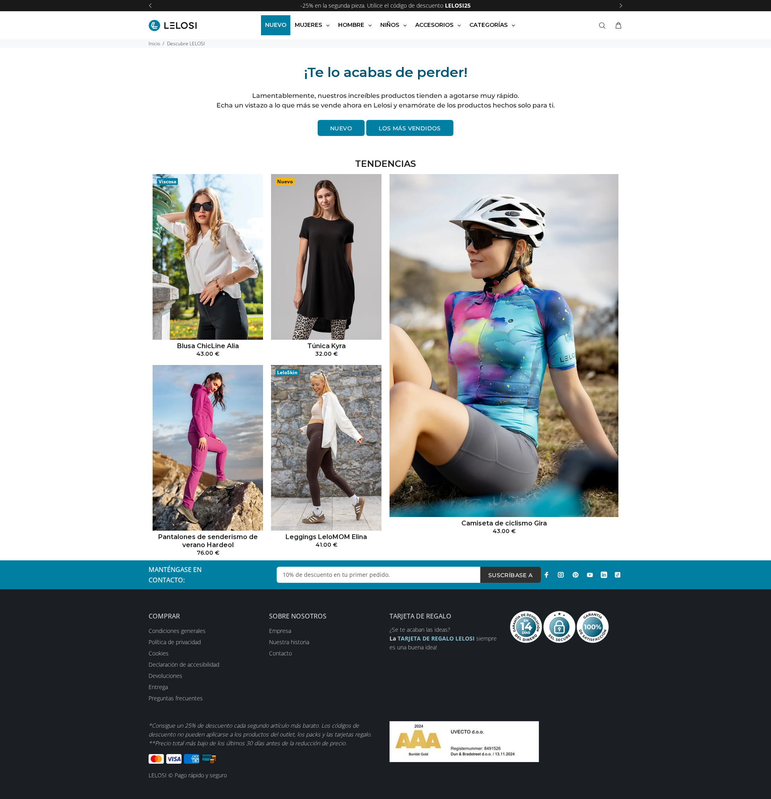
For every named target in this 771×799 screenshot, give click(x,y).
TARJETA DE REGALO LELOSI (437, 638)
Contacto (280, 653)
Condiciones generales (177, 631)
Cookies (159, 653)
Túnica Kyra (326, 346)
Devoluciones (165, 675)
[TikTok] (617, 574)
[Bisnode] (464, 741)
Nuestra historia (289, 642)
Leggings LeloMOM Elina (326, 537)
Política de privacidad (175, 642)
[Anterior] (150, 5)
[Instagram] (561, 575)
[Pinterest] (575, 575)
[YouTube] (590, 575)
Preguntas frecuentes (176, 698)
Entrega (158, 687)
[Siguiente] (620, 5)
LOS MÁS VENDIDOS (410, 128)
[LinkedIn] (604, 574)
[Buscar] (604, 25)
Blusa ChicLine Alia (208, 346)
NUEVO (341, 128)
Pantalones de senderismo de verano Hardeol (208, 541)
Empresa (280, 631)
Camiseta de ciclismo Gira (504, 523)
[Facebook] (546, 575)
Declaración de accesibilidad (184, 664)
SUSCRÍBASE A (510, 575)
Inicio (154, 43)
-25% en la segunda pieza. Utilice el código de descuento (385, 5)
